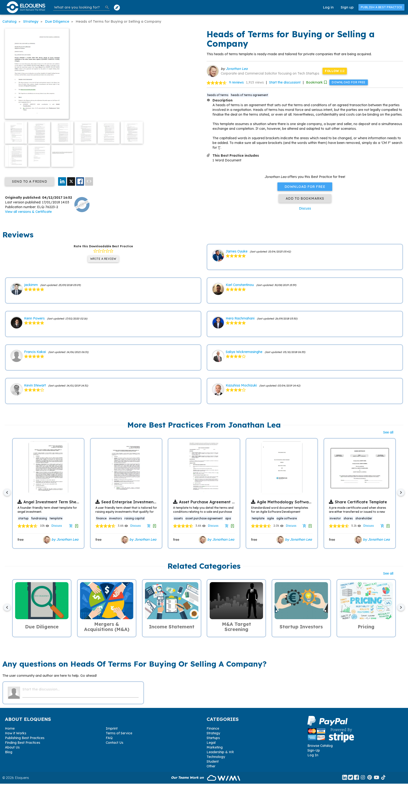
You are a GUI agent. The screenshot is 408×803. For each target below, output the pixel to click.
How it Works (15, 733)
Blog (8, 752)
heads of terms (217, 95)
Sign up (347, 7)
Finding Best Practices (22, 742)
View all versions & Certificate (28, 212)
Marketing (215, 747)
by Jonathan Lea (64, 539)
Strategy (213, 733)
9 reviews (236, 82)
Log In (312, 755)
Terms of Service (119, 733)
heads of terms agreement (249, 95)
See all (388, 432)
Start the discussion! (285, 82)
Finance (213, 728)
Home (10, 728)
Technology (216, 757)
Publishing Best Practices (24, 738)
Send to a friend (29, 181)
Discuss (305, 208)
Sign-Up (313, 750)
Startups (213, 738)
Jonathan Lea (237, 69)
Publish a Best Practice (381, 7)
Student (213, 761)
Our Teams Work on (188, 777)
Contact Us (114, 742)
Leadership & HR (220, 752)
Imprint (112, 728)
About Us (12, 747)
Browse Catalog (320, 746)
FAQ (109, 738)
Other (211, 766)
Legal (211, 742)
